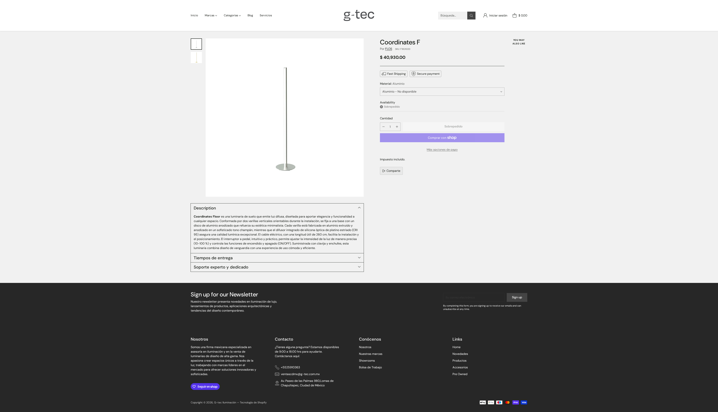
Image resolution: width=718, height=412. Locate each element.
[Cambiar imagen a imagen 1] (196, 44)
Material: (392, 84)
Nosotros (365, 347)
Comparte (393, 171)
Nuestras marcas (370, 354)
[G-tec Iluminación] (359, 15)
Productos (459, 361)
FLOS (388, 49)
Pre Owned (459, 374)
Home (456, 347)
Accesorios (460, 367)
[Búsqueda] (471, 15)
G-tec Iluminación (225, 402)
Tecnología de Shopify (253, 402)
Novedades (460, 354)
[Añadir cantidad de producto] (397, 127)
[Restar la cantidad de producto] (383, 127)
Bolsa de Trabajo (370, 367)
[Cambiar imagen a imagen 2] (196, 57)
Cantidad (386, 118)
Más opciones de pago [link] (442, 150)
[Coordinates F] (285, 117)
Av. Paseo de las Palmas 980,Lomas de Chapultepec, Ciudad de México (307, 383)
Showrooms (367, 361)
